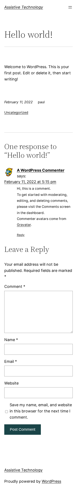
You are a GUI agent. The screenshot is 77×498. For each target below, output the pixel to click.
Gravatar (24, 225)
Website (11, 383)
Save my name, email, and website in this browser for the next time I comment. (41, 411)
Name (11, 339)
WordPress (51, 481)
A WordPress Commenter (40, 170)
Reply (21, 235)
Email (10, 361)
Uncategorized (16, 112)
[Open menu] (70, 7)
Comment (14, 286)
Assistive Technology (23, 7)
